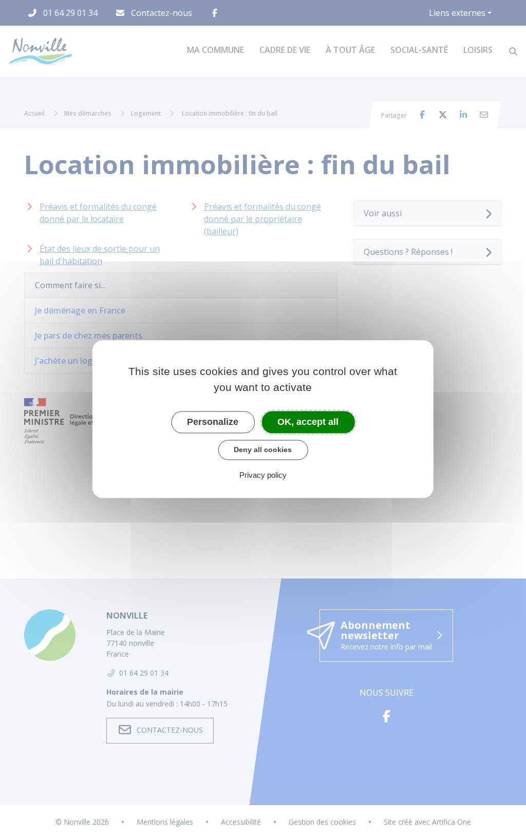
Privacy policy (263, 475)
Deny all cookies (263, 449)
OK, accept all (308, 422)
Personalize (212, 422)
